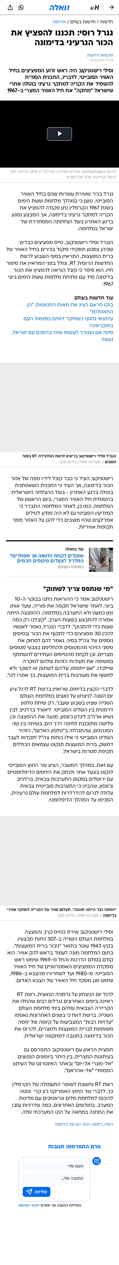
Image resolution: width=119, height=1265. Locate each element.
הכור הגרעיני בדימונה (72, 1124)
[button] (94, 7)
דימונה (97, 1124)
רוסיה (108, 1124)
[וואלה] (59, 7)
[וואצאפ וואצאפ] (21, 7)
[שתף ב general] (10, 7)
